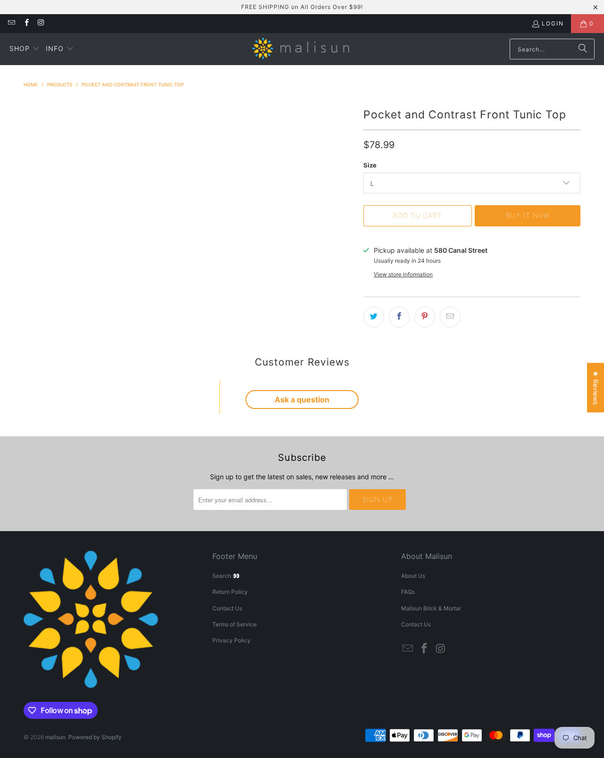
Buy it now (528, 215)
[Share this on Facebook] (399, 317)
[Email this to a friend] (450, 317)
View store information (403, 274)
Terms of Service (234, 624)
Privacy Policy (231, 640)
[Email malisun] (11, 23)
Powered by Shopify (95, 737)
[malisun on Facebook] (26, 23)
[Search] (583, 49)
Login (553, 23)
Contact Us (227, 608)
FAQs (408, 591)
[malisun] (300, 49)
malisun (55, 737)
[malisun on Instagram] (41, 23)
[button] (24, 49)
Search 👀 (226, 575)
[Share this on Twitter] (373, 317)
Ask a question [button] (302, 399)
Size (370, 165)
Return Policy (230, 591)
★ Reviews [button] (596, 387)
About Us (413, 575)
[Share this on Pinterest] (424, 317)
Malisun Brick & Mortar (431, 608)
